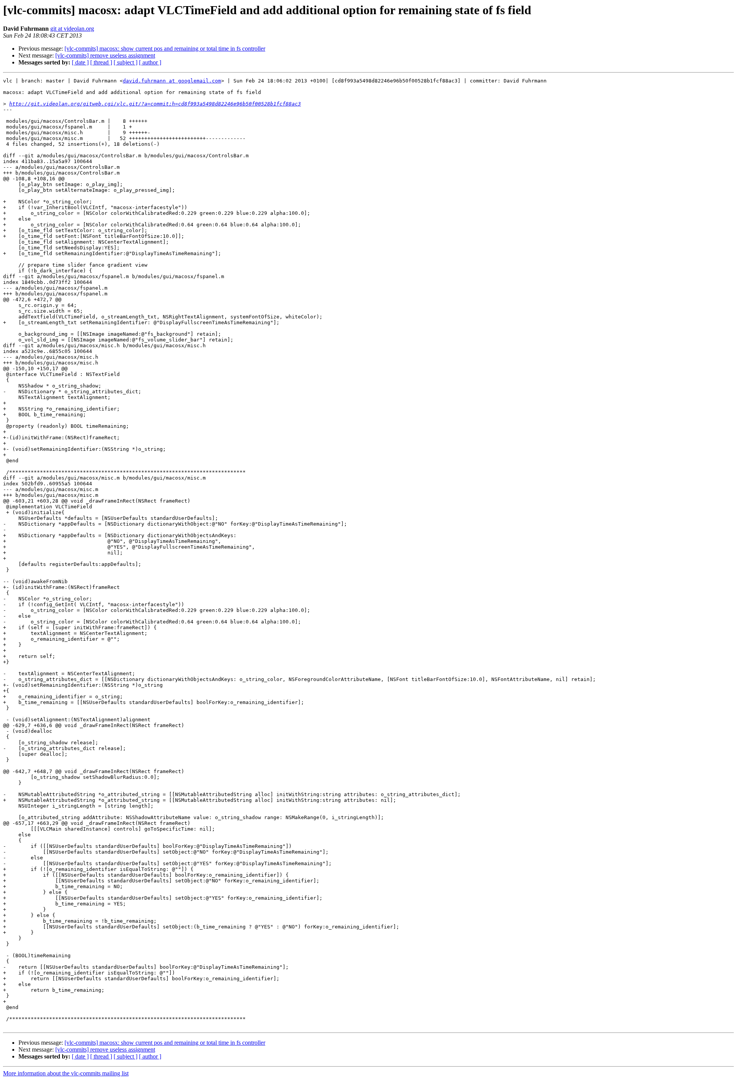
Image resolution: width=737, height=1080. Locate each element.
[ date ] (80, 62)
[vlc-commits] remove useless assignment (105, 55)
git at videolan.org (72, 28)
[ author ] (150, 62)
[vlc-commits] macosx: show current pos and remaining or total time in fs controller (164, 48)
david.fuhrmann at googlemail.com (172, 81)
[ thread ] (101, 62)
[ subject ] (125, 62)
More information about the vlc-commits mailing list (66, 1073)
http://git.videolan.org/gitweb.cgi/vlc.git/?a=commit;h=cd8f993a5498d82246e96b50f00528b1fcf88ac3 (155, 104)
